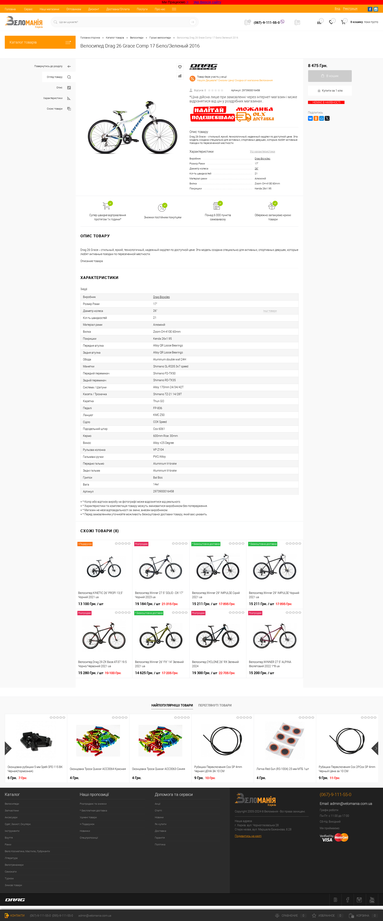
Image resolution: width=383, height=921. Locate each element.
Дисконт (93, 9)
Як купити (160, 824)
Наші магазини (49, 9)
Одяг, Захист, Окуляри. (18, 824)
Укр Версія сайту (207, 2)
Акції (157, 803)
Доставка (160, 830)
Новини (159, 817)
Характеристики (52, 98)
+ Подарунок (87, 824)
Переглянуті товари (215, 705)
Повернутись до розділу (48, 66)
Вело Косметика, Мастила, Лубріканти (27, 851)
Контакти (17, 915)
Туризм (9, 878)
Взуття (9, 837)
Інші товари (270, 310)
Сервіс (28, 9)
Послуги (142, 9)
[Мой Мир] (321, 118)
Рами (8, 844)
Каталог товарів (23, 42)
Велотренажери (14, 864)
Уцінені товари (88, 817)
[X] (327, 118)
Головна (10, 9)
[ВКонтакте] (310, 118)
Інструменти (12, 830)
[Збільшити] (132, 127)
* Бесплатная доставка (93, 810)
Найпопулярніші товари (172, 705)
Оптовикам (73, 9)
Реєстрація (350, 8)
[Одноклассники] (316, 118)
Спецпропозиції (89, 837)
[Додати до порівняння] (180, 75)
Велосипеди (12, 803)
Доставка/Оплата (118, 9)
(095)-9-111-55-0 (62, 915)
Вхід (337, 8)
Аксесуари (11, 817)
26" (256, 168)
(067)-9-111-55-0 (267, 22)
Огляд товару (54, 76)
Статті (158, 810)
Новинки (85, 830)
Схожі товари (54, 108)
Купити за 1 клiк (332, 90)
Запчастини (12, 810)
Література (11, 858)
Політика (160, 844)
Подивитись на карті (248, 836)
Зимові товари (13, 885)
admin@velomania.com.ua (351, 803)
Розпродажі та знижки (93, 803)
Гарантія (160, 837)
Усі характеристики (262, 151)
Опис (59, 87)
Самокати (11, 871)
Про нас (160, 9)
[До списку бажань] (180, 67)
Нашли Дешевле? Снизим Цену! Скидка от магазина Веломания (235, 80)
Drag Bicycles (262, 158)
